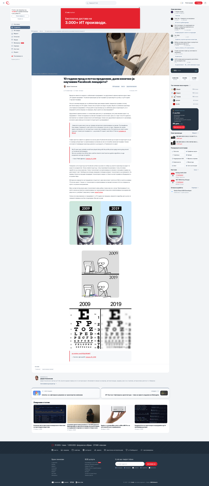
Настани (54, 473)
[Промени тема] (182, 3)
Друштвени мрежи (131, 86)
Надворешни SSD (178, 158)
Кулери (190, 155)
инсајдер (119, 467)
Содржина (35, 31)
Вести (41, 31)
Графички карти (192, 151)
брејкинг (128, 467)
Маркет (194, 133)
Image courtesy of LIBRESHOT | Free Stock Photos (45, 73)
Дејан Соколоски (72, 86)
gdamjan (178, 100)
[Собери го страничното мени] (3, 3)
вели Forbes (99, 192)
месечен (153, 467)
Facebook (38, 369)
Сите (195, 170)
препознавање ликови (47, 369)
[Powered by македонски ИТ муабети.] (8, 3)
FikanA (178, 89)
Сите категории (192, 165)
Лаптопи (176, 151)
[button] (29, 27)
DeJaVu (178, 104)
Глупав (178, 96)
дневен (136, 467)
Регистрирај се (20, 16)
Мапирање (54, 475)
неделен (144, 467)
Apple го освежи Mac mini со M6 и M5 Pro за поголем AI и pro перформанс (115, 426)
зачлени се (151, 464)
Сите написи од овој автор (47, 383)
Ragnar (178, 93)
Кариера (194, 187)
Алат (174, 165)
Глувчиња (176, 155)
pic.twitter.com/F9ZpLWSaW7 (81, 353)
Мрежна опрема (192, 158)
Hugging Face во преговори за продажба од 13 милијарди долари (150, 426)
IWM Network (153, 482)
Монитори (191, 162)
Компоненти (177, 162)
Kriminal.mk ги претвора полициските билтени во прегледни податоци (49, 426)
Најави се (20, 18)
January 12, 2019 (91, 158)
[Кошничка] (205, 3)
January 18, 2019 (91, 357)
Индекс (53, 471)
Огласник (54, 468)
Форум (53, 464)
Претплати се (177, 127)
